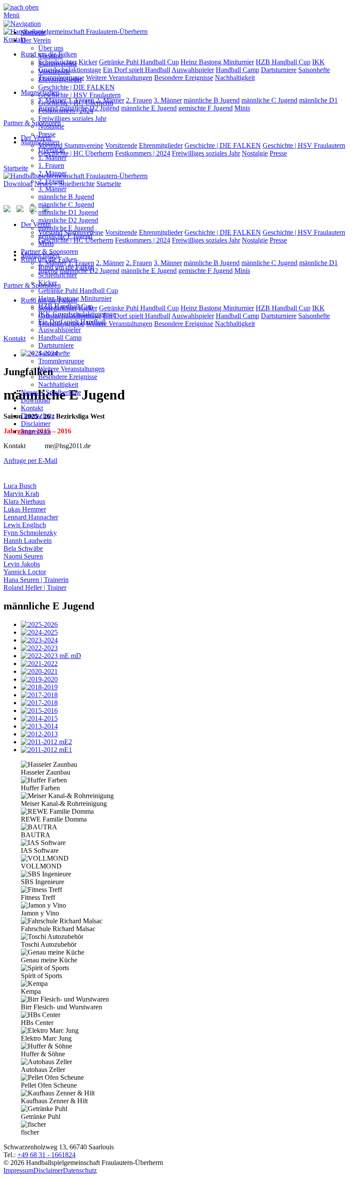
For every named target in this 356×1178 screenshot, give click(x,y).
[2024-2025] (187, 632)
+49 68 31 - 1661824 (46, 1154)
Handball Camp (60, 337)
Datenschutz (38, 415)
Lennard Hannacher (30, 517)
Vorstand (50, 56)
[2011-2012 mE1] (187, 750)
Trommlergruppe (61, 361)
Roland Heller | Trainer (34, 587)
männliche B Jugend (66, 196)
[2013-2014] (187, 726)
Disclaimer (35, 423)
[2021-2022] (187, 664)
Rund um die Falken (49, 259)
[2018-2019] (187, 687)
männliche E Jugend (66, 228)
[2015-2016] (187, 711)
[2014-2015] (187, 718)
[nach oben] (21, 7)
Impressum (36, 431)
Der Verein (36, 40)
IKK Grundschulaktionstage (76, 314)
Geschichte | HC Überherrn (75, 102)
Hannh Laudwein (27, 540)
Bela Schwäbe (23, 548)
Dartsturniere (56, 345)
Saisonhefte (54, 353)
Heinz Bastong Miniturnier (75, 298)
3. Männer (52, 189)
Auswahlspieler (59, 329)
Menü (11, 15)
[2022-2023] (187, 648)
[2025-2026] (187, 625)
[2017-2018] (187, 695)
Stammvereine (57, 63)
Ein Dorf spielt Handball (71, 322)
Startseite (33, 32)
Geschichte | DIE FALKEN (76, 87)
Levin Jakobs (21, 564)
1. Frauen (51, 165)
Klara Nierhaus (24, 501)
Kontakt (32, 408)
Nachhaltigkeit (58, 384)
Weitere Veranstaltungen (71, 369)
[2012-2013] (187, 734)
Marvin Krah (21, 493)
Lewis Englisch (24, 525)
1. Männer (52, 157)
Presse (47, 134)
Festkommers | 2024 (65, 110)
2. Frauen (51, 181)
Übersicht (51, 149)
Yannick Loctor (24, 572)
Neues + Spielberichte (51, 392)
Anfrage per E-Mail (30, 460)
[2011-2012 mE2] (187, 742)
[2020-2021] (187, 672)
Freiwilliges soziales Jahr (72, 118)
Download (35, 400)
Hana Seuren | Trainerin (36, 579)
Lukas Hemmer (24, 509)
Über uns (50, 48)
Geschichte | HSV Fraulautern (79, 95)
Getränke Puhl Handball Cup (78, 290)
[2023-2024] (187, 640)
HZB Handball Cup (65, 306)
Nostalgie (51, 126)
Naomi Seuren (23, 556)
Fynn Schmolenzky (30, 532)
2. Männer (52, 173)
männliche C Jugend (66, 204)
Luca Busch (19, 485)
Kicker (47, 282)
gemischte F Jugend (65, 236)
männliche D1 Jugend (68, 212)
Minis (46, 243)
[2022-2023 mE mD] (187, 656)
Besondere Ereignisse (67, 376)
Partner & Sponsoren (49, 251)
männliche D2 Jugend (68, 220)
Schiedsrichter (57, 275)
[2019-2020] (187, 679)
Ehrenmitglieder (60, 79)
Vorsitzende (54, 71)
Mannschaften (40, 142)
